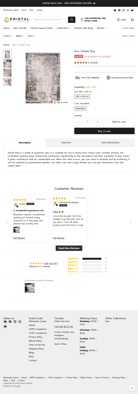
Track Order (128, 36)
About (24, 10)
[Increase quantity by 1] (97, 122)
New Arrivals (20, 28)
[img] (19, 199)
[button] (81, 62)
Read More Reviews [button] (69, 248)
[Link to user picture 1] (16, 230)
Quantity (78, 116)
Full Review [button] (19, 238)
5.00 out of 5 (51, 263)
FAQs (31, 10)
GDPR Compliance (38, 329)
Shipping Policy (36, 348)
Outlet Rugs (128, 28)
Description (25, 142)
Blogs (31, 352)
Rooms (101, 28)
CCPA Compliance (38, 333)
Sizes (31, 36)
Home (6, 28)
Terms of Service (37, 344)
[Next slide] (130, 222)
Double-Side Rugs (83, 28)
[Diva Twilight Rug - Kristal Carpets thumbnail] (7, 54)
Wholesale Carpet (10, 10)
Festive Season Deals (42, 28)
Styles (19, 36)
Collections (63, 28)
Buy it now (104, 131)
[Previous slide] (8, 222)
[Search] (71, 20)
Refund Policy (35, 340)
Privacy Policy (35, 336)
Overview (66, 142)
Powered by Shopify (12, 386)
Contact (39, 10)
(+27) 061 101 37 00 (63, 326)
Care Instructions (110, 142)
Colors (7, 36)
